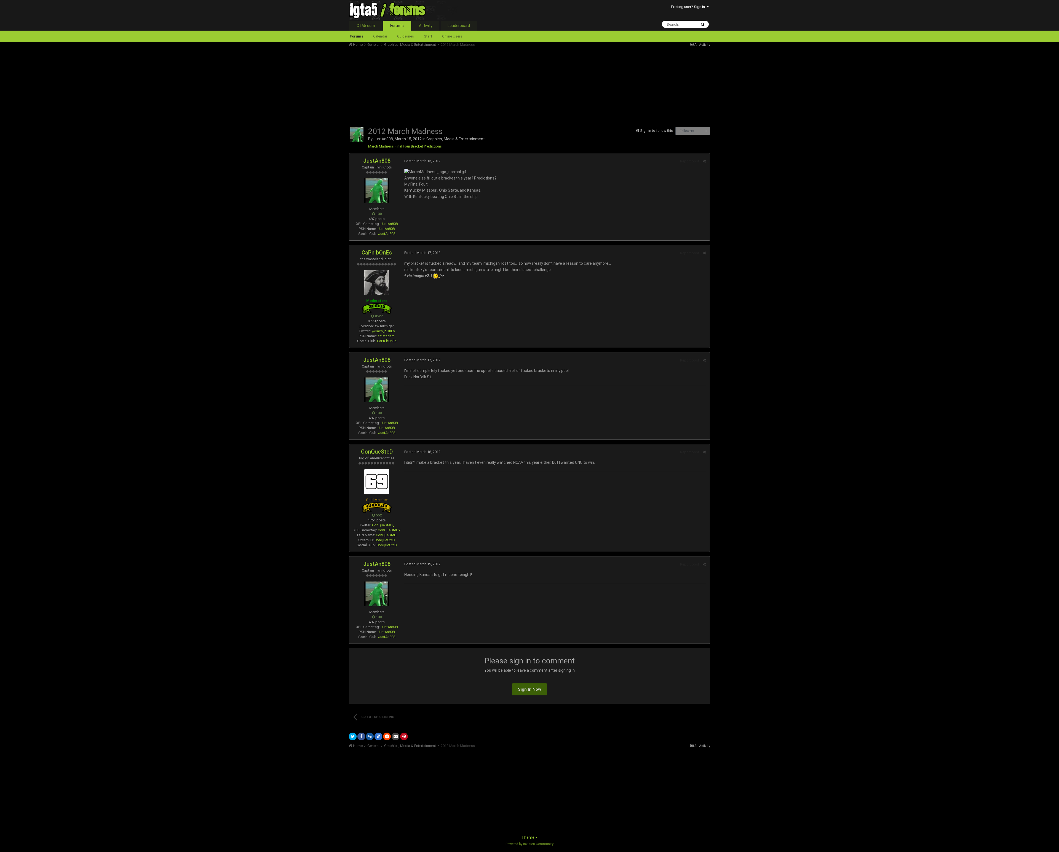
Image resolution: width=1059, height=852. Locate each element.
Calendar (380, 36)
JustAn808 (383, 139)
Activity (425, 25)
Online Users (452, 36)
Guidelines (405, 36)
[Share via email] (395, 736)
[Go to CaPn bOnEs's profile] (376, 282)
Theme (528, 837)
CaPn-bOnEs (387, 341)
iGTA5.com (365, 25)
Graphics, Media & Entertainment (455, 139)
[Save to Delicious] (378, 736)
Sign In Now (529, 689)
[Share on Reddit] (387, 736)
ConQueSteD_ (383, 525)
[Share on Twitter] (353, 736)
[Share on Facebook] (361, 736)
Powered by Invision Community (529, 844)
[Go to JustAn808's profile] (356, 134)
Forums (397, 25)
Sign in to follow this (656, 130)
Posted (422, 161)
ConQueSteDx (389, 530)
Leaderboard (459, 25)
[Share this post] (704, 161)
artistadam (386, 336)
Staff (428, 36)
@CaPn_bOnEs (383, 331)
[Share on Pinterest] (404, 736)
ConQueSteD (377, 451)
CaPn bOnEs (377, 252)
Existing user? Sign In (689, 7)
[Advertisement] (449, 85)
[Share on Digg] (370, 736)
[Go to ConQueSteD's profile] (376, 481)
